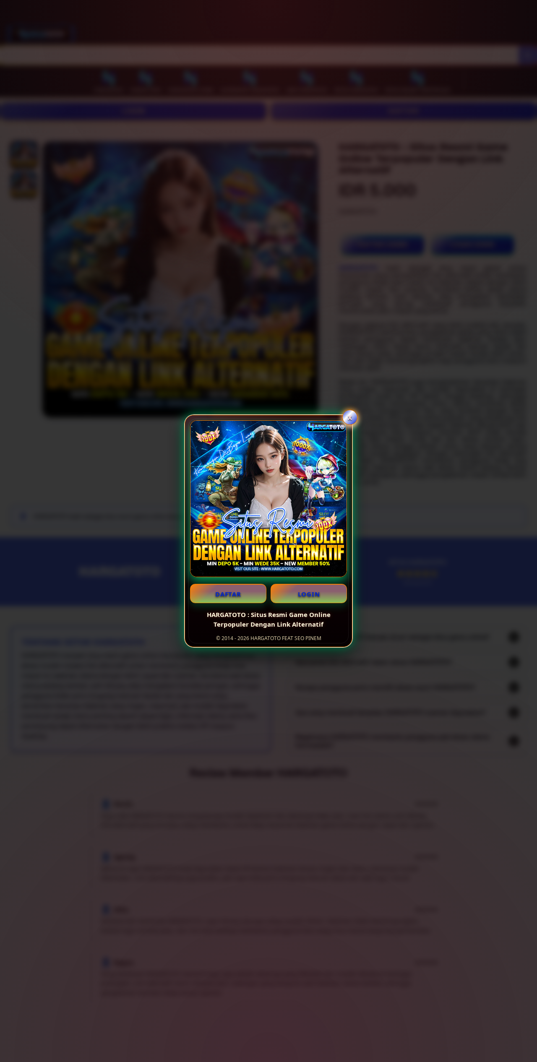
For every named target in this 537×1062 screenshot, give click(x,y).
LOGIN (309, 594)
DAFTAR (228, 594)
